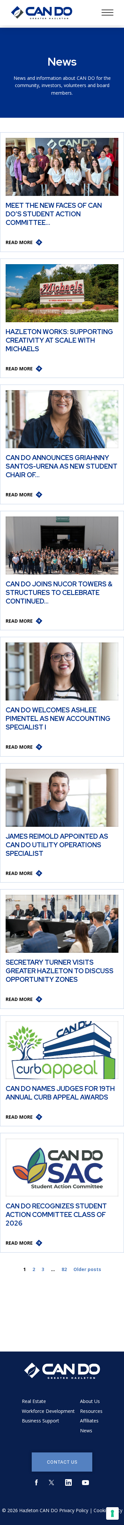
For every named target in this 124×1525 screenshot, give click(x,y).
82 (64, 1269)
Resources (91, 1411)
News (86, 1430)
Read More (19, 242)
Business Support (40, 1420)
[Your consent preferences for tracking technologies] (112, 1513)
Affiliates (89, 1420)
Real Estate (34, 1401)
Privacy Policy (73, 1510)
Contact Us (62, 1462)
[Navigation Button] (107, 13)
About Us (90, 1401)
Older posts (87, 1269)
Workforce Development (48, 1411)
